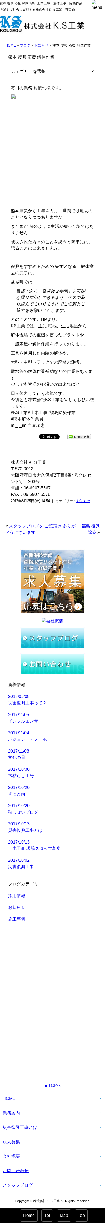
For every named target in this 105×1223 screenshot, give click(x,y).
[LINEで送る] (79, 436)
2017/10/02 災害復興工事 (21, 863)
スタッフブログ (18, 1185)
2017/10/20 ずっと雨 (19, 790)
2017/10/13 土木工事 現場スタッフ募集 (34, 845)
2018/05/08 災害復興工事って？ (27, 699)
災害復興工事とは (20, 1127)
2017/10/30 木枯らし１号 (21, 772)
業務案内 (11, 1113)
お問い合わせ (16, 1170)
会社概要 (11, 1156)
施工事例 (16, 919)
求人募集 (11, 1142)
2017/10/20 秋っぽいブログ (23, 808)
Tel (47, 1215)
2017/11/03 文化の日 (18, 754)
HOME (10, 45)
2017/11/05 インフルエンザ (23, 717)
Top (81, 1215)
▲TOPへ (52, 1085)
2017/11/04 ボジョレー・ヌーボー (29, 736)
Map (64, 1215)
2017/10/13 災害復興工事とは (25, 827)
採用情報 (16, 895)
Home (29, 1215)
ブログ (25, 45)
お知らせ (41, 45)
